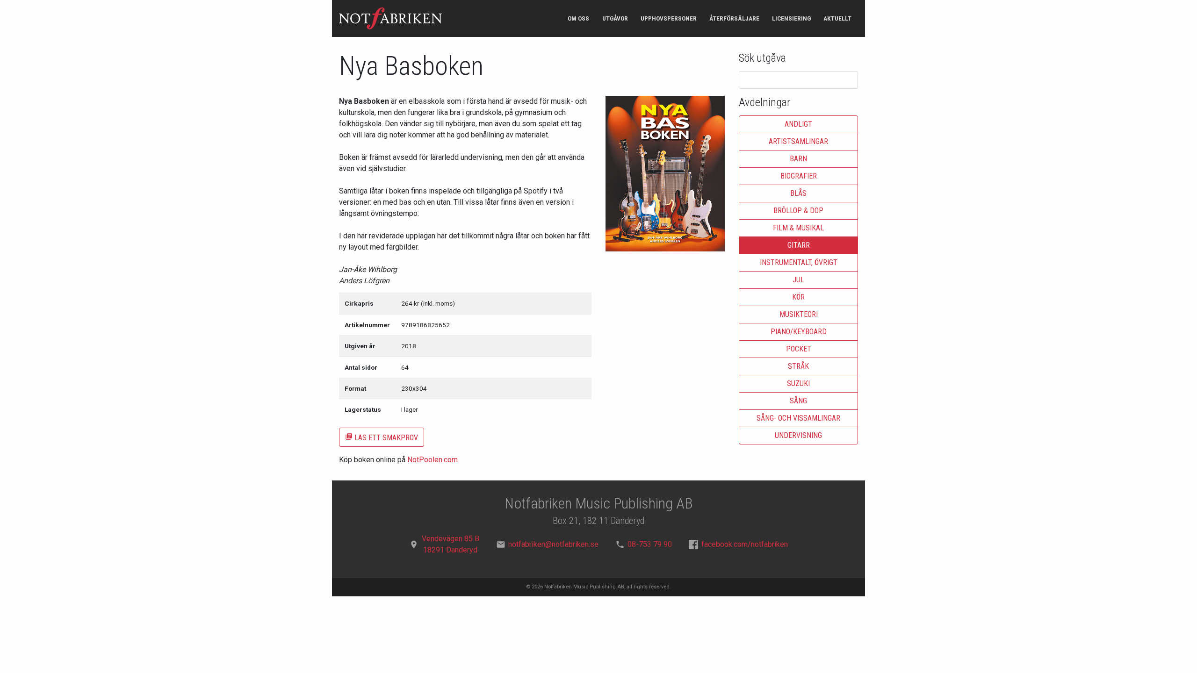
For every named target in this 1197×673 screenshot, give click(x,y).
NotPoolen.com (432, 459)
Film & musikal (798, 227)
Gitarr (798, 245)
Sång (798, 400)
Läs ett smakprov (381, 437)
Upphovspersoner (669, 18)
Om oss (578, 18)
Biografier (798, 176)
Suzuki (798, 383)
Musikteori (798, 314)
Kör (798, 297)
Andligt (798, 124)
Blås (798, 193)
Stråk (798, 366)
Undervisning (798, 435)
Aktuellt (837, 18)
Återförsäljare (734, 18)
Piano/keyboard (799, 331)
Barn (798, 158)
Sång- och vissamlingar (798, 418)
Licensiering (791, 18)
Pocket (798, 348)
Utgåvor (615, 18)
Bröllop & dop (798, 210)
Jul (798, 279)
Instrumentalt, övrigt (798, 262)
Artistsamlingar (798, 141)
